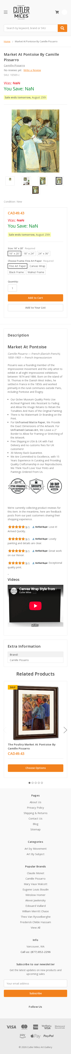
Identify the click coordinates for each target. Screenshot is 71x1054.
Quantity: (13, 281)
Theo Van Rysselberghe (36, 916)
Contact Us (35, 818)
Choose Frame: (31, 260)
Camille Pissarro (35, 878)
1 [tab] (29, 783)
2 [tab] (32, 783)
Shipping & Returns (36, 813)
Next (65, 730)
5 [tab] (42, 783)
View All (35, 927)
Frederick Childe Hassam (35, 922)
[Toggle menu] (6, 12)
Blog (35, 824)
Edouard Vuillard (35, 906)
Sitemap (35, 829)
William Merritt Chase (35, 911)
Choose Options (35, 768)
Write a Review (32, 70)
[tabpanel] (35, 729)
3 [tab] (36, 783)
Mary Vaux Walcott (35, 884)
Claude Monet (35, 873)
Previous (4, 730)
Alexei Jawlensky (35, 900)
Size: (21, 248)
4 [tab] (39, 783)
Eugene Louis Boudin (36, 889)
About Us (35, 802)
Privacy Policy (35, 807)
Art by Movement (36, 848)
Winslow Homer (35, 895)
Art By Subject (35, 854)
